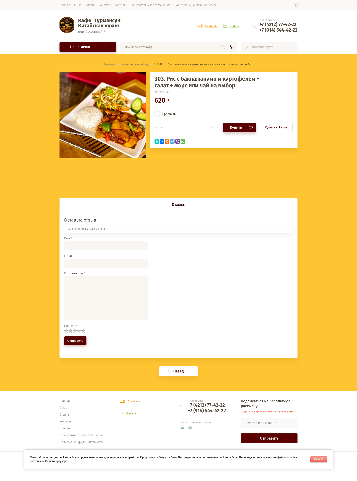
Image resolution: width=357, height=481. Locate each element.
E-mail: (68, 256)
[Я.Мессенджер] (157, 141)
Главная (109, 64)
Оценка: (70, 326)
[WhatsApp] (183, 141)
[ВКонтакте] (162, 141)
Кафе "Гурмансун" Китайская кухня (100, 23)
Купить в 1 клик (276, 127)
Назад (178, 371)
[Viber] (177, 141)
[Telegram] (172, 141)
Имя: (68, 238)
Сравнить (169, 114)
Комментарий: (74, 273)
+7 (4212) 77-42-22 (277, 24)
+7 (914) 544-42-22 (278, 30)
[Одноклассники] (167, 141)
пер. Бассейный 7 (91, 32)
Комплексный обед (135, 64)
